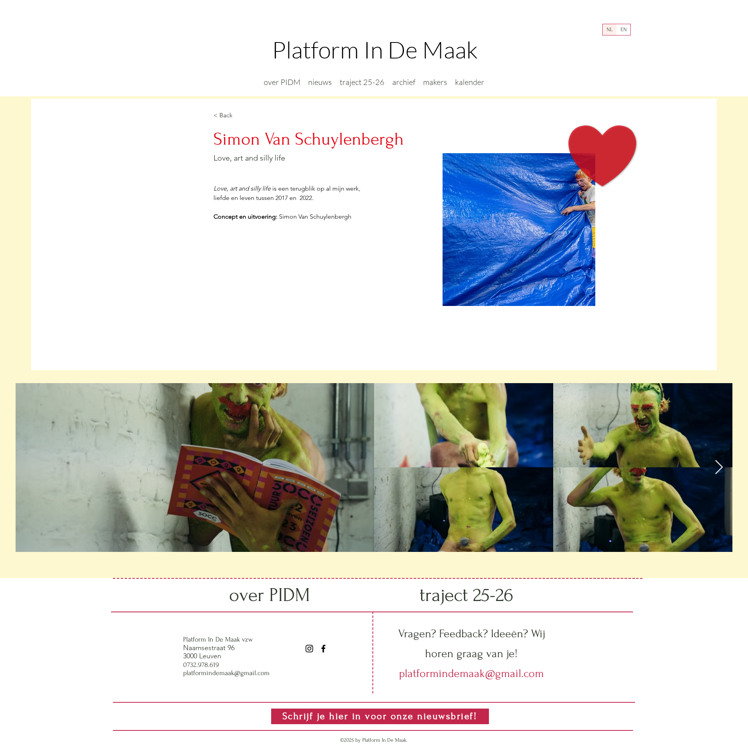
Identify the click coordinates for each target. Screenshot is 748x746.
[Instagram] (309, 648)
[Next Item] (718, 467)
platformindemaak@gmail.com (226, 673)
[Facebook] (323, 648)
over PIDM (269, 595)
